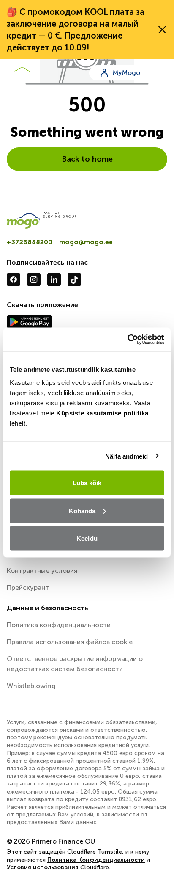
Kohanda (82, 510)
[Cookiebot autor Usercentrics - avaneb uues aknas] (127, 339)
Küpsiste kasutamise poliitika (102, 413)
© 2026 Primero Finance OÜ (51, 841)
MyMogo (126, 73)
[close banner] (162, 29)
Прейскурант (28, 588)
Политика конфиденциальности (59, 625)
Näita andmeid (126, 455)
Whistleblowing (31, 686)
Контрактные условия (42, 571)
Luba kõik (87, 483)
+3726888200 (29, 242)
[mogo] (87, 220)
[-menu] (162, 73)
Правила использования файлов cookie (70, 642)
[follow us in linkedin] (54, 279)
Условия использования (43, 867)
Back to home (87, 159)
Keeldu (87, 538)
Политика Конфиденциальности (96, 859)
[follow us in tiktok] (74, 279)
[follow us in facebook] (13, 279)
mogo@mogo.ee (86, 242)
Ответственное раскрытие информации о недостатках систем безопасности (75, 664)
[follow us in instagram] (34, 279)
